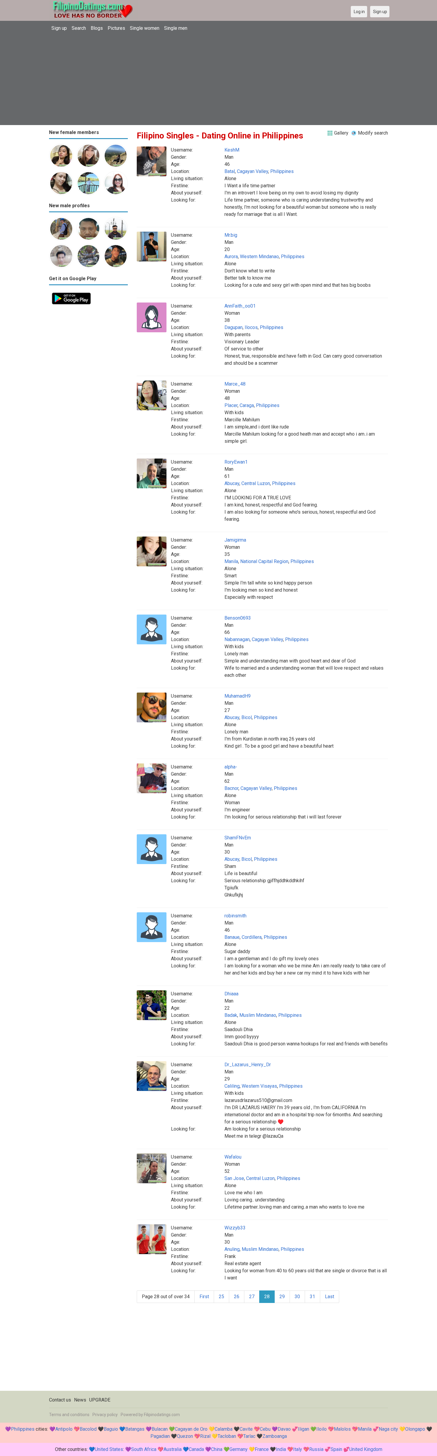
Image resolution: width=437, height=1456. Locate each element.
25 (221, 1296)
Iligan (303, 1429)
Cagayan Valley (252, 171)
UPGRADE (99, 1400)
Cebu (265, 1429)
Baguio (111, 1429)
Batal (229, 171)
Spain (336, 1449)
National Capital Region (264, 561)
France (262, 1449)
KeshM (231, 150)
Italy (297, 1449)
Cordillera (252, 937)
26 (236, 1296)
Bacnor (231, 788)
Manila (231, 561)
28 (267, 1296)
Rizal (205, 1436)
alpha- (230, 767)
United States (109, 1449)
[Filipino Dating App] (71, 293)
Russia (316, 1449)
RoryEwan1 (236, 462)
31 (312, 1296)
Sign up (59, 28)
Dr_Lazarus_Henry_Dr (247, 1064)
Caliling (232, 1086)
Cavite (246, 1429)
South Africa (143, 1449)
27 (251, 1296)
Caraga (247, 405)
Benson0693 (237, 618)
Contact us (60, 1400)
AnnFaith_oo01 (240, 306)
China (216, 1449)
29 (282, 1296)
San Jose (234, 1178)
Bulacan (160, 1429)
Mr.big (230, 235)
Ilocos (251, 327)
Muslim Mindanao (257, 1015)
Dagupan (233, 327)
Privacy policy (105, 1414)
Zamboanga (274, 1436)
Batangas (134, 1429)
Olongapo (415, 1429)
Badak (230, 1015)
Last (329, 1296)
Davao (284, 1429)
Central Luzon (255, 483)
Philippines (282, 171)
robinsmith (235, 916)
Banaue (232, 937)
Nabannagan (237, 639)
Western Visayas (259, 1086)
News (80, 1400)
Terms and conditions (69, 1414)
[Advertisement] (218, 79)
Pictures (116, 28)
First (204, 1296)
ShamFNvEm (237, 838)
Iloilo (321, 1429)
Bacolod (88, 1429)
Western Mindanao (259, 256)
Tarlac (249, 1436)
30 (297, 1296)
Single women (144, 28)
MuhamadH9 (237, 696)
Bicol (246, 717)
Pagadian (160, 1436)
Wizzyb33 (235, 1228)
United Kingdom (365, 1449)
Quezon (185, 1436)
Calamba (223, 1429)
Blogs (97, 28)
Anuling (232, 1249)
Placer (231, 405)
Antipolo (64, 1429)
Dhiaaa (231, 994)
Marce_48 (235, 384)
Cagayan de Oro (191, 1429)
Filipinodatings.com (162, 1414)
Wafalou (232, 1157)
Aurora (231, 256)
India (281, 1449)
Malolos (342, 1429)
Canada (196, 1449)
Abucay (231, 483)
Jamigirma (235, 540)
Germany (238, 1449)
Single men (175, 28)
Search (79, 28)
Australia (173, 1449)
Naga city (388, 1429)
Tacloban (227, 1436)
